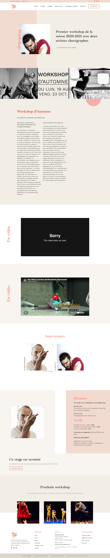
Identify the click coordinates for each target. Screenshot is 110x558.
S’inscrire (84, 543)
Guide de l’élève (86, 535)
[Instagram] (97, 1)
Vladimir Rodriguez (24, 363)
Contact (83, 6)
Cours (43, 6)
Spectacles (59, 6)
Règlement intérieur (87, 537)
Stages (49, 6)
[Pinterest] (98, 1)
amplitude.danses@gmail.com (63, 544)
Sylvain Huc (55, 366)
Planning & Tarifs (71, 6)
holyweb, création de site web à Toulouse (77, 555)
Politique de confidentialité (41, 555)
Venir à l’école (85, 540)
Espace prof (24, 1)
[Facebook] (95, 1)
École (36, 6)
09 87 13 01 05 (58, 542)
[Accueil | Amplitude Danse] (14, 6)
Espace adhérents (15, 1)
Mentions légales (27, 555)
